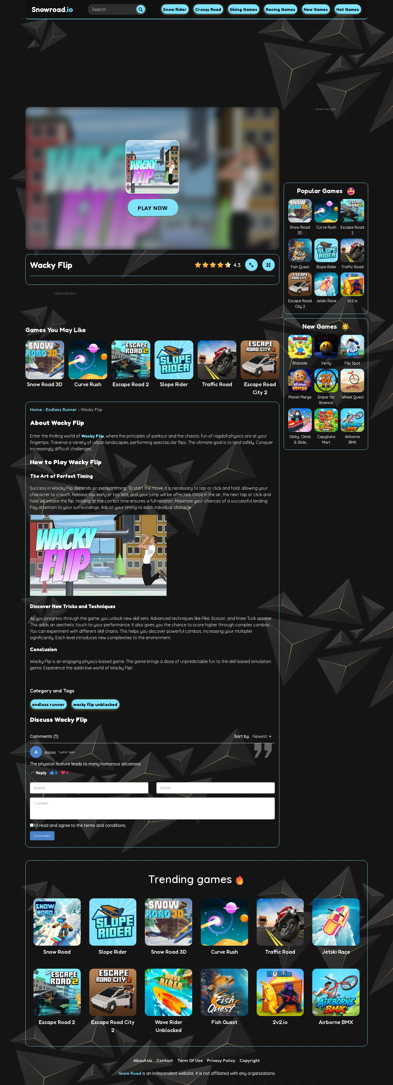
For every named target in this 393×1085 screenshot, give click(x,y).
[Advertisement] (196, 61)
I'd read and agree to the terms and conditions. (79, 825)
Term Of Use (190, 1060)
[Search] (140, 9)
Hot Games (347, 9)
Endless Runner (61, 409)
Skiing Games (243, 9)
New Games (316, 9)
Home (36, 409)
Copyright (250, 1060)
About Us (142, 1060)
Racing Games (280, 9)
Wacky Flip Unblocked (95, 704)
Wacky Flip (92, 436)
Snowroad (52, 9)
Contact (164, 1060)
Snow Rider (175, 9)
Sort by (241, 736)
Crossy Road (208, 9)
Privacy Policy (221, 1060)
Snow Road (130, 1073)
